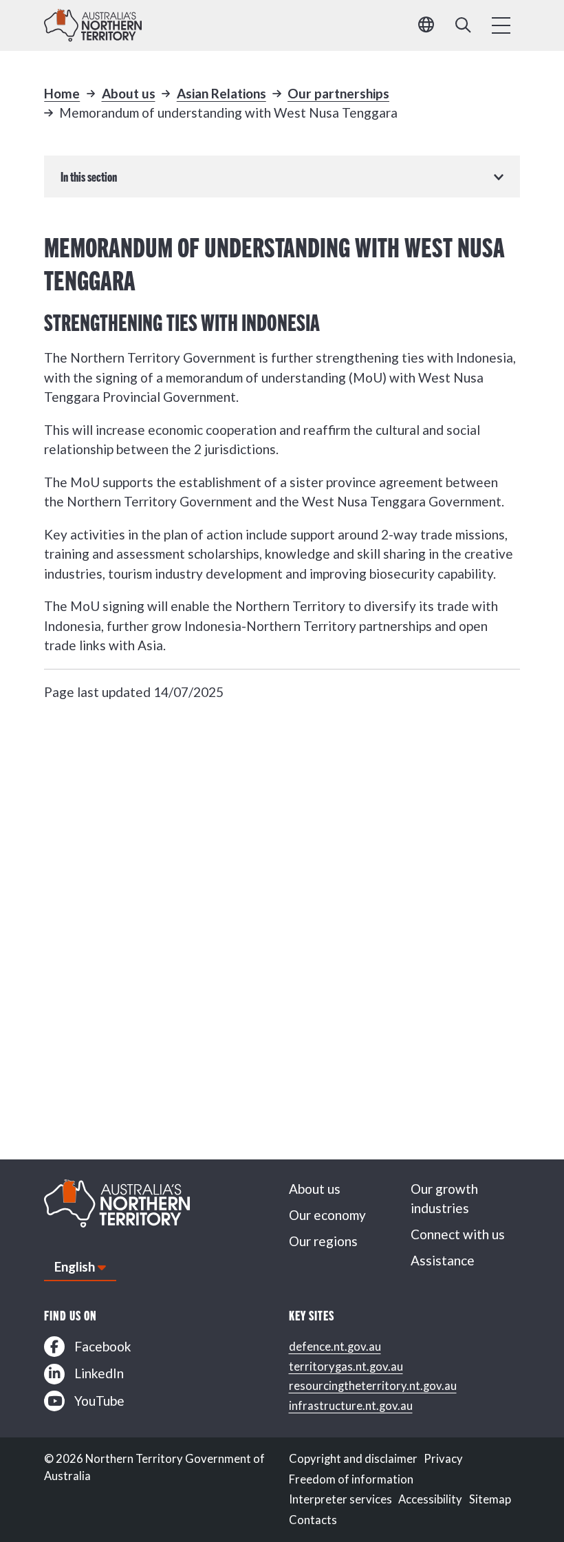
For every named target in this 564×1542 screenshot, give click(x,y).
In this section (89, 176)
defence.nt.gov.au (335, 1346)
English (74, 1266)
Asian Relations (221, 93)
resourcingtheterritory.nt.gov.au (373, 1386)
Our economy (327, 1215)
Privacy (443, 1459)
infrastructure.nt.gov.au (351, 1406)
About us (128, 93)
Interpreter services (340, 1499)
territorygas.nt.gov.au (346, 1366)
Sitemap (490, 1499)
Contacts (313, 1520)
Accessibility (430, 1499)
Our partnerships (338, 93)
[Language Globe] (426, 26)
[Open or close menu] (501, 26)
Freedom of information (351, 1479)
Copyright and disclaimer (353, 1459)
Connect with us (458, 1234)
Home (62, 93)
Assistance (443, 1260)
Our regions (323, 1241)
